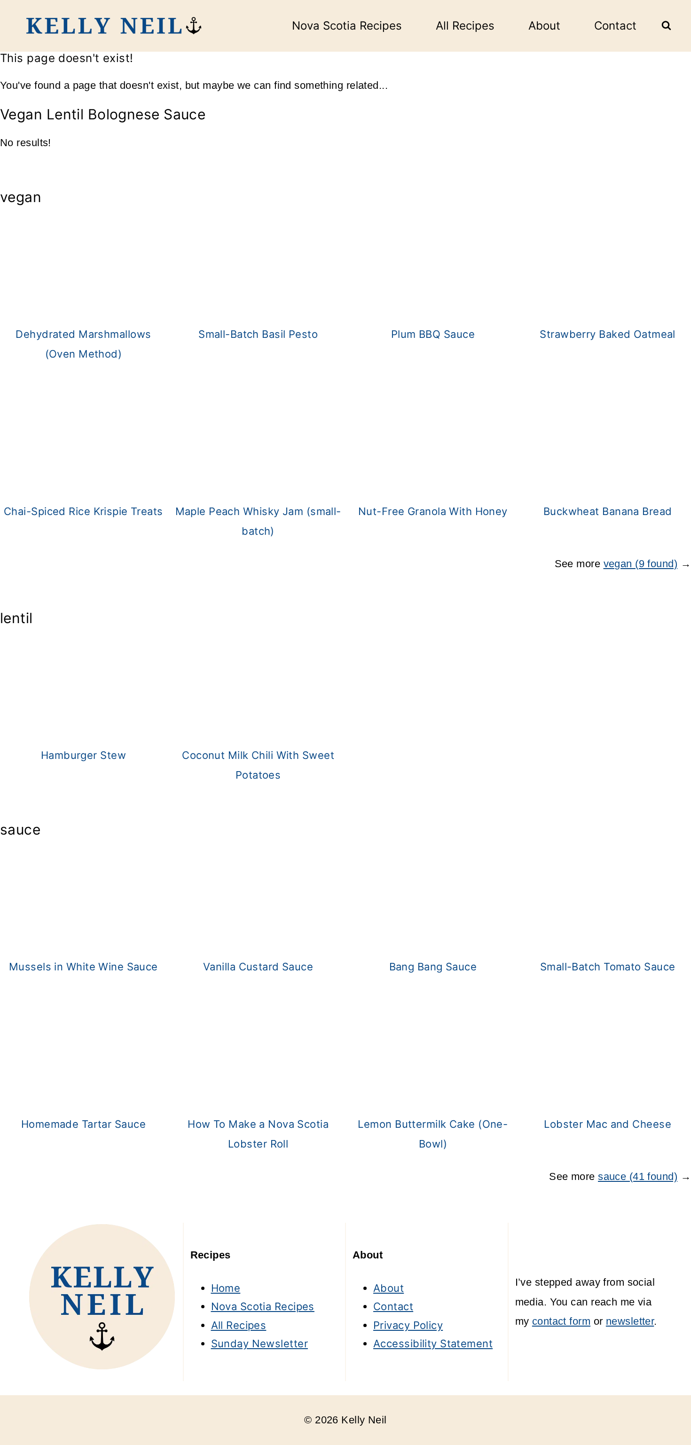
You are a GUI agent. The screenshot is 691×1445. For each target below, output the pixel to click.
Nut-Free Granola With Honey (433, 511)
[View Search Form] (666, 26)
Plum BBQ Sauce (433, 334)
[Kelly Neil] (110, 26)
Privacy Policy (408, 1325)
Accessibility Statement (433, 1343)
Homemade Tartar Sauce (83, 1124)
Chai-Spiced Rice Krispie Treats (83, 511)
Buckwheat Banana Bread (607, 511)
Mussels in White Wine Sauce (83, 967)
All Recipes (465, 25)
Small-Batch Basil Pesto (258, 334)
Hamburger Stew (83, 755)
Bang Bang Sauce (433, 967)
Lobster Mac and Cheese (607, 1124)
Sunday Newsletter (259, 1343)
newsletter (630, 1321)
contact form (561, 1321)
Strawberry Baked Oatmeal (607, 334)
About (544, 25)
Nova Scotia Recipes (347, 25)
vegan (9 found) (641, 564)
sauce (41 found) (637, 1176)
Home (226, 1288)
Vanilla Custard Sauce (258, 967)
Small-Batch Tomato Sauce (607, 967)
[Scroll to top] (666, 1406)
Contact (615, 25)
